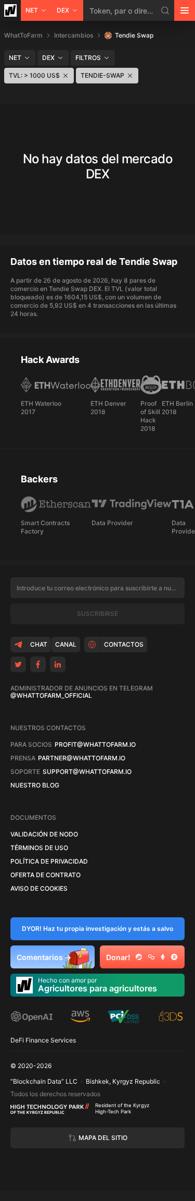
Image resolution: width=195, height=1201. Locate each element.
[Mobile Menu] (184, 10)
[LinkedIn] (58, 664)
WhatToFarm (23, 35)
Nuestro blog (34, 785)
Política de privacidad (49, 861)
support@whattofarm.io (87, 771)
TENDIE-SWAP (102, 75)
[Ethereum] (163, 957)
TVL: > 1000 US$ (34, 75)
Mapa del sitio (103, 1138)
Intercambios (73, 35)
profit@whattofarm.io (95, 744)
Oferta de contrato (45, 875)
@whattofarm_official (51, 695)
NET (31, 10)
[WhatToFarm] (10, 10)
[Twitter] (18, 664)
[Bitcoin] (174, 957)
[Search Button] (165, 10)
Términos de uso (39, 848)
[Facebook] (38, 664)
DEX (63, 10)
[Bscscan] (139, 957)
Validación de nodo (44, 834)
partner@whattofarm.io (81, 758)
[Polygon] (151, 957)
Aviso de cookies (39, 888)
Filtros (88, 58)
